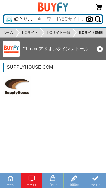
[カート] (99, 7)
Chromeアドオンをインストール (55, 49)
